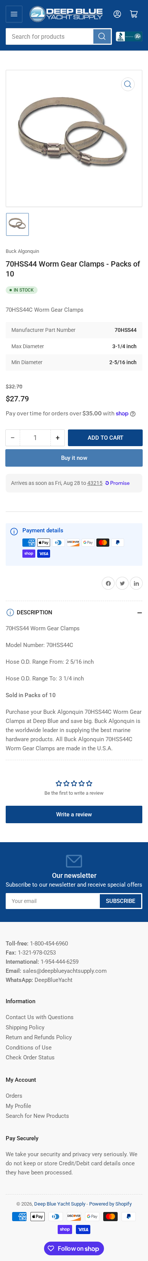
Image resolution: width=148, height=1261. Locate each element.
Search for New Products (37, 1116)
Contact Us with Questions (40, 1017)
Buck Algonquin (22, 251)
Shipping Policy (25, 1027)
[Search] (102, 36)
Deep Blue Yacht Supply (59, 1204)
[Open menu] (14, 14)
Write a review (74, 814)
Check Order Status (30, 1057)
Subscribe (120, 901)
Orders (14, 1095)
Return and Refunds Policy (39, 1037)
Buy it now (74, 458)
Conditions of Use (29, 1047)
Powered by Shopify (110, 1204)
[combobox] (59, 36)
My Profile (18, 1106)
